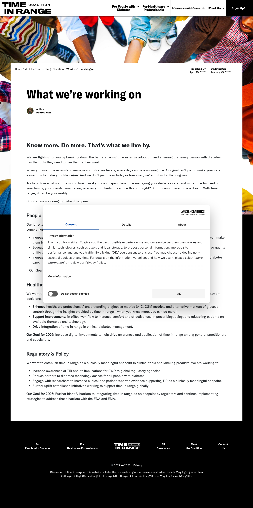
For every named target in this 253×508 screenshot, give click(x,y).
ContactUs (223, 446)
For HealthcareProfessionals (153, 8)
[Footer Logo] (127, 446)
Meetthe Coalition (194, 446)
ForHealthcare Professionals (82, 446)
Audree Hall (43, 112)
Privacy (137, 465)
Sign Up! (238, 8)
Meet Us (214, 8)
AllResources (163, 446)
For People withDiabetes (123, 8)
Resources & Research (188, 8)
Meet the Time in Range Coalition (44, 69)
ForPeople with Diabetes (37, 446)
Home (18, 69)
